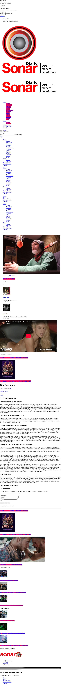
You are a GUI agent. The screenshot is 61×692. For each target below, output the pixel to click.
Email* (1, 498)
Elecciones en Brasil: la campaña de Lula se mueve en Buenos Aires (11, 605)
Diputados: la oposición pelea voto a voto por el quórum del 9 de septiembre (13, 592)
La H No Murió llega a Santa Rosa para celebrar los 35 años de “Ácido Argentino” (14, 645)
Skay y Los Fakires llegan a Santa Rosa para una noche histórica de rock (12, 633)
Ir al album (2, 16)
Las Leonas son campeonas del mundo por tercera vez (9, 580)
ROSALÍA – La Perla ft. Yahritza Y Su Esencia (14, 357)
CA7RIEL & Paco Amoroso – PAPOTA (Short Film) (15, 381)
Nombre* (2, 497)
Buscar (18, 134)
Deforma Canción (6, 297)
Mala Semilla (5, 313)
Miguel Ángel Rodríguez (9, 275)
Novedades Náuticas (9, 279)
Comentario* (3, 495)
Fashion (6, 391)
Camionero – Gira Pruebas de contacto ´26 (7, 620)
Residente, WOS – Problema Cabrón (11, 564)
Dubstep (2, 391)
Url (1, 500)
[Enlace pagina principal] (29, 80)
